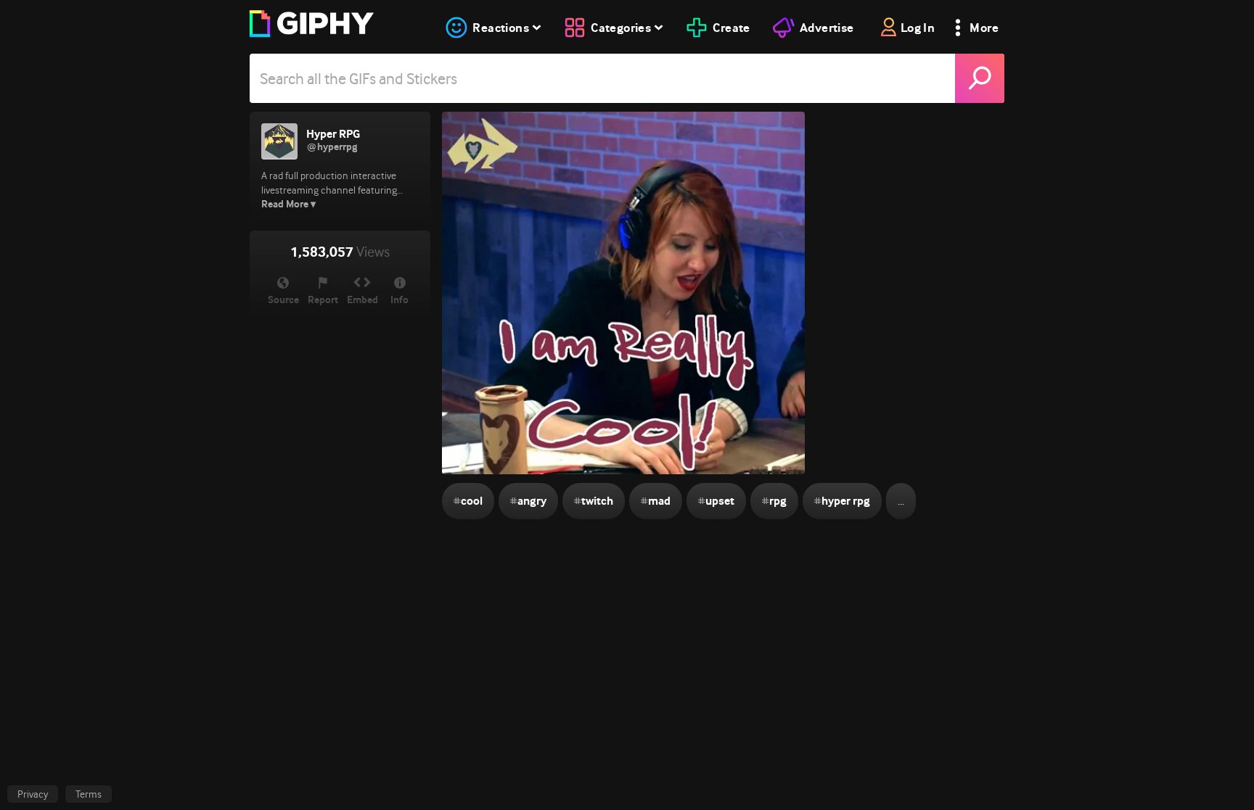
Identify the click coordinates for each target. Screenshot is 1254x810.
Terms (88, 794)
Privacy (32, 794)
